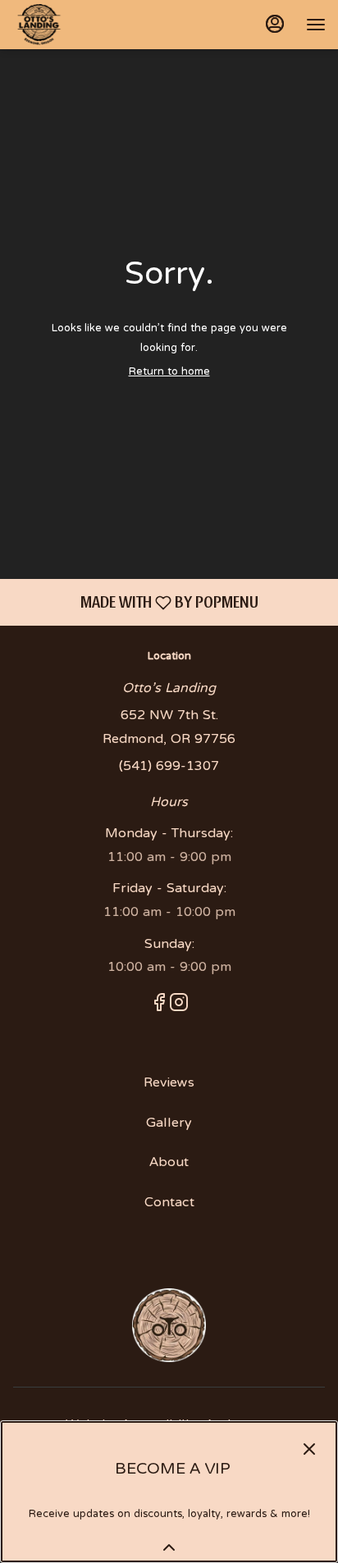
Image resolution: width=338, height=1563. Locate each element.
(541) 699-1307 (169, 767)
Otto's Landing (169, 1325)
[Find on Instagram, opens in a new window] (179, 1008)
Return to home (169, 372)
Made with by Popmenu (135, 601)
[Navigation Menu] (316, 25)
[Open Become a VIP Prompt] (169, 1547)
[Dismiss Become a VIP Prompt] (309, 1449)
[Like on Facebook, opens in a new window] (159, 1008)
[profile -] (275, 24)
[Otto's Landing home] (86, 24)
